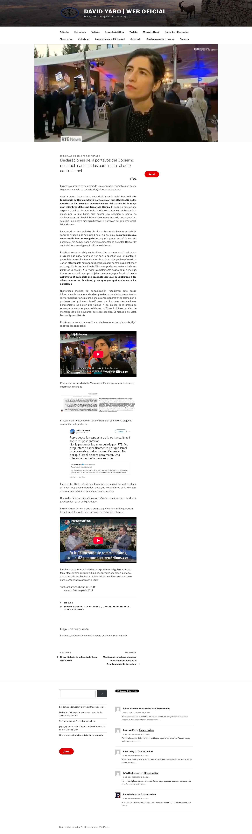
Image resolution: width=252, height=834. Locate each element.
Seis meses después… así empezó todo (77, 721)
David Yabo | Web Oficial (125, 11)
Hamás (88, 607)
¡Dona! (152, 174)
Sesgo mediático (74, 609)
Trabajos (95, 32)
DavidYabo (94, 156)
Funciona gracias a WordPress (95, 827)
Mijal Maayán (121, 607)
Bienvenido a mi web (68, 827)
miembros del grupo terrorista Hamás (88, 207)
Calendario (135, 39)
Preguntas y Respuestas (176, 32)
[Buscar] (101, 693)
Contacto (184, 39)
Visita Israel (84, 39)
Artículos (64, 32)
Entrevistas (80, 32)
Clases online (66, 39)
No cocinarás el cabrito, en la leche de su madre (81, 735)
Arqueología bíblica (114, 32)
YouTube (133, 32)
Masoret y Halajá (151, 32)
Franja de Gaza (73, 607)
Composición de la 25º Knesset (110, 39)
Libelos (68, 603)
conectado (90, 635)
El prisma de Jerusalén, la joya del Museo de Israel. (82, 707)
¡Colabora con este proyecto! (160, 39)
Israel (97, 607)
